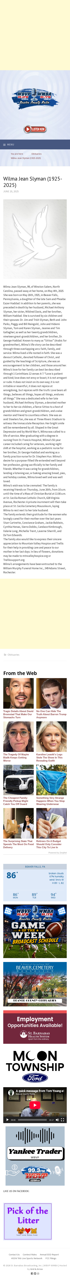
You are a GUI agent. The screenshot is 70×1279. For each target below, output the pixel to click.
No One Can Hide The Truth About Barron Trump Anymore (51, 714)
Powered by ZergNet (58, 853)
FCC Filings (50, 1258)
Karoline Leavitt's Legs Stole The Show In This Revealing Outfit (49, 757)
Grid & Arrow (36, 1269)
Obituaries (13, 654)
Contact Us (14, 1254)
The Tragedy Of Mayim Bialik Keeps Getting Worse (16, 757)
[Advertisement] (35, 35)
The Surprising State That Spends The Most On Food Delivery (18, 844)
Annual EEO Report (49, 1254)
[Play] (7, 1119)
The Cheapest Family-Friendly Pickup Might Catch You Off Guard (15, 800)
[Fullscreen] (62, 1119)
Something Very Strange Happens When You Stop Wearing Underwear (50, 800)
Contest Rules (30, 1254)
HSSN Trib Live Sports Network (26, 1258)
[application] (35, 1105)
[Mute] (57, 1119)
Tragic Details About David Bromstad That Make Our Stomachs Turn (18, 714)
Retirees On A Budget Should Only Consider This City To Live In (49, 844)
